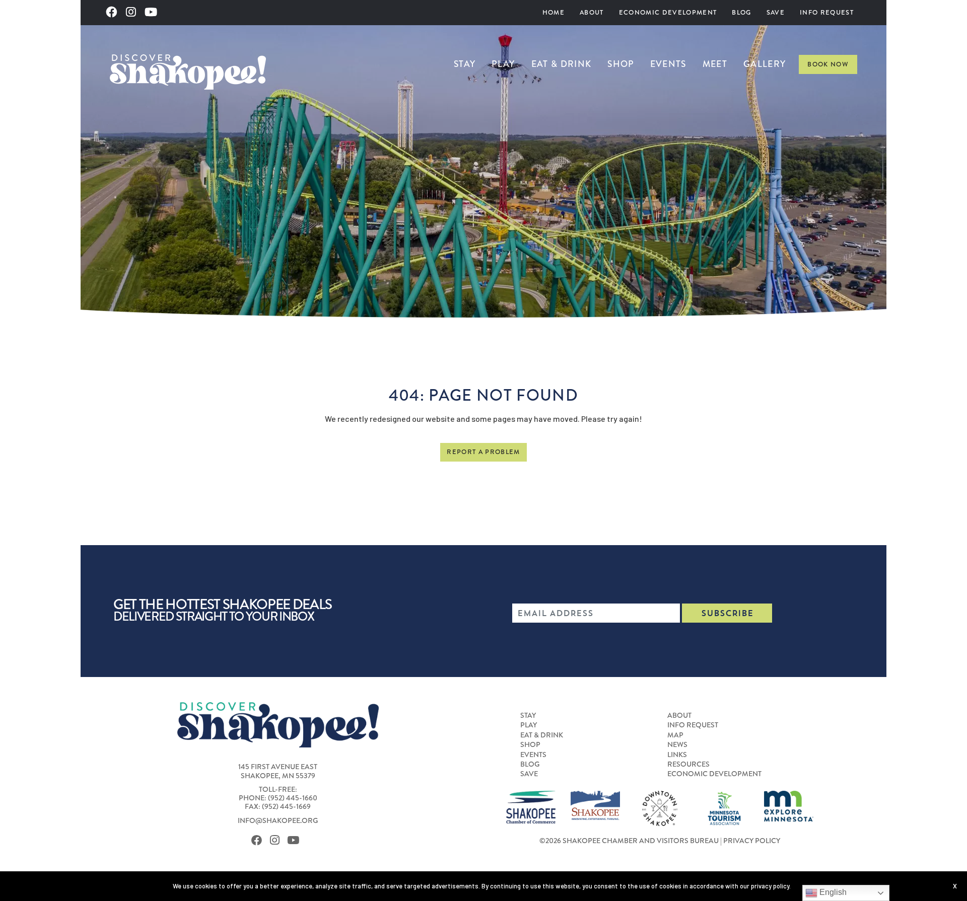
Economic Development (668, 12)
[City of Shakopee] (595, 804)
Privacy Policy (751, 841)
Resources (688, 764)
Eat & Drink (561, 63)
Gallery (764, 63)
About (592, 12)
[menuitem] (553, 12)
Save (776, 12)
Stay (464, 63)
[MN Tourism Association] (724, 807)
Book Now (828, 64)
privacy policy (770, 886)
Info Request (827, 12)
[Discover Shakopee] (188, 71)
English (832, 892)
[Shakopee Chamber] (531, 806)
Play (503, 63)
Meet (715, 63)
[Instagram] (134, 12)
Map (675, 735)
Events (668, 63)
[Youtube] (154, 12)
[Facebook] (114, 12)
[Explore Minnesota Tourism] (788, 805)
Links (677, 755)
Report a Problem (483, 452)
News (677, 744)
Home (553, 12)
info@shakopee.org (278, 820)
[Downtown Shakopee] (659, 807)
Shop (620, 63)
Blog (741, 12)
